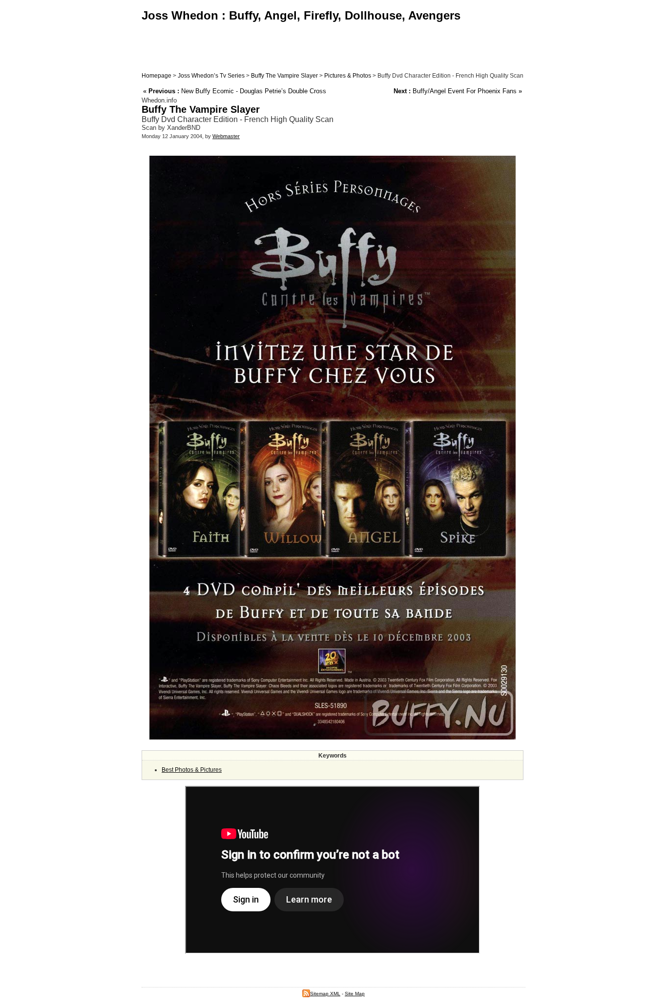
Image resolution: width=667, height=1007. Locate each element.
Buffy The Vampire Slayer (284, 75)
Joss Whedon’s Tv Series (211, 75)
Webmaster (226, 136)
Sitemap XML (325, 993)
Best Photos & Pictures (192, 769)
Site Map (355, 993)
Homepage (156, 75)
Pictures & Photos (347, 75)
